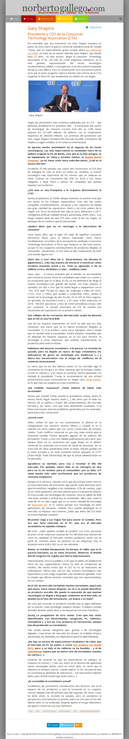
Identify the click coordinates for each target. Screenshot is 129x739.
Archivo (81, 18)
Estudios (65, 18)
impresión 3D (39, 504)
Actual (30, 18)
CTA (37, 711)
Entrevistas (46, 18)
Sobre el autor (13, 734)
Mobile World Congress (90, 711)
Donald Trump (49, 711)
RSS (79, 725)
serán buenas (93, 379)
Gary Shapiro (64, 711)
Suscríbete (68, 725)
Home (15, 18)
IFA (75, 711)
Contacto (54, 725)
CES (30, 711)
